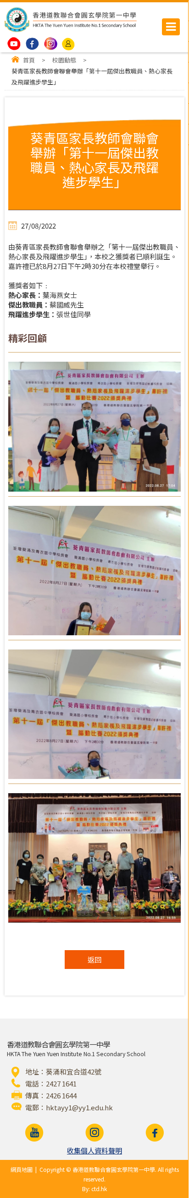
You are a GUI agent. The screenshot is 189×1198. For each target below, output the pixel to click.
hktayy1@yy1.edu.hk (79, 1107)
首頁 (29, 60)
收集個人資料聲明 (94, 1150)
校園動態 (64, 60)
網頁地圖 (22, 1169)
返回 (94, 959)
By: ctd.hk (94, 1188)
